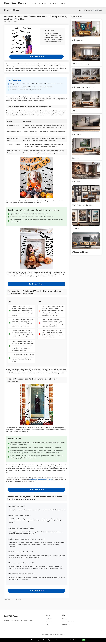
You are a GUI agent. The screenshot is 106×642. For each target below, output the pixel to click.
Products (42, 3)
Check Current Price (35, 57)
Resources (53, 3)
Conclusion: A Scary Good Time (54, 39)
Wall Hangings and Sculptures (83, 87)
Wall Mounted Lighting (80, 64)
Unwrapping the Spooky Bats (53, 35)
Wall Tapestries (77, 40)
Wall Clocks (76, 181)
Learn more (78, 640)
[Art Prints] (86, 217)
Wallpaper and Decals (80, 252)
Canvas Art (76, 158)
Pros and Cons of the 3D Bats (53, 37)
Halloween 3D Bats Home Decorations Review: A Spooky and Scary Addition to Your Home (35, 17)
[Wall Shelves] (86, 123)
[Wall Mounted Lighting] (86, 52)
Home (34, 3)
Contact (63, 3)
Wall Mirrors (76, 111)
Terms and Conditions (69, 622)
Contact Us (65, 625)
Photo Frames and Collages (82, 205)
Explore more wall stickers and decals (40, 479)
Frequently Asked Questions (53, 41)
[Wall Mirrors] (86, 99)
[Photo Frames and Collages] (86, 193)
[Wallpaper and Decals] (86, 241)
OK (84, 640)
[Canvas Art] (86, 146)
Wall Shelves (76, 134)
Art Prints (75, 228)
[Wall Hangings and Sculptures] (86, 76)
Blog (47, 625)
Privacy (64, 619)
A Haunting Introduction (51, 33)
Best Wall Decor (11, 616)
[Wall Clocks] (86, 170)
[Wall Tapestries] (86, 29)
